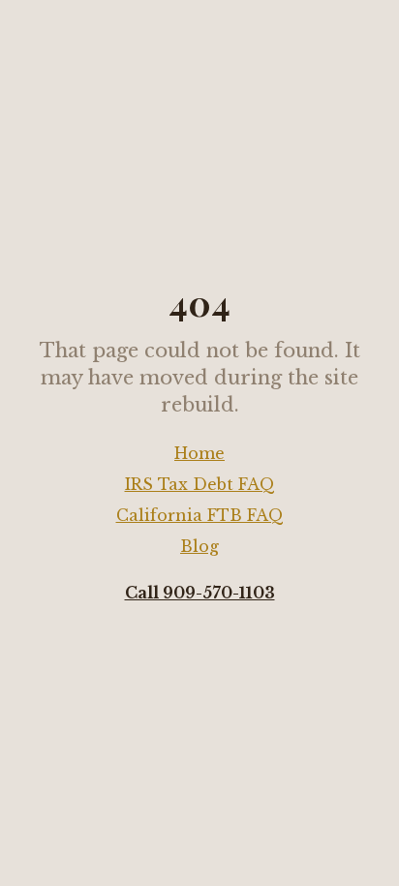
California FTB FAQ (200, 515)
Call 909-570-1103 (200, 592)
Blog (199, 546)
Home (199, 453)
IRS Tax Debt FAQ (200, 484)
